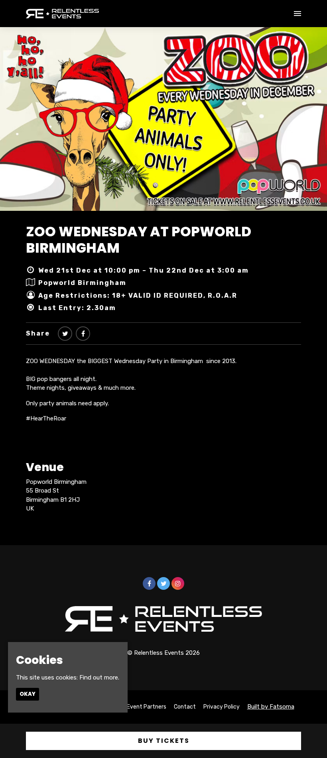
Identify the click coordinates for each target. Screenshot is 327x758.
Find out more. (99, 677)
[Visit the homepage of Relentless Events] (62, 13)
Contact (185, 706)
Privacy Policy (221, 706)
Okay (27, 694)
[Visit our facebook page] (83, 334)
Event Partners (146, 706)
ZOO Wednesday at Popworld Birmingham (138, 239)
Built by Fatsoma (270, 706)
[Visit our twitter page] (65, 334)
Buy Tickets (163, 740)
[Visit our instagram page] (177, 583)
